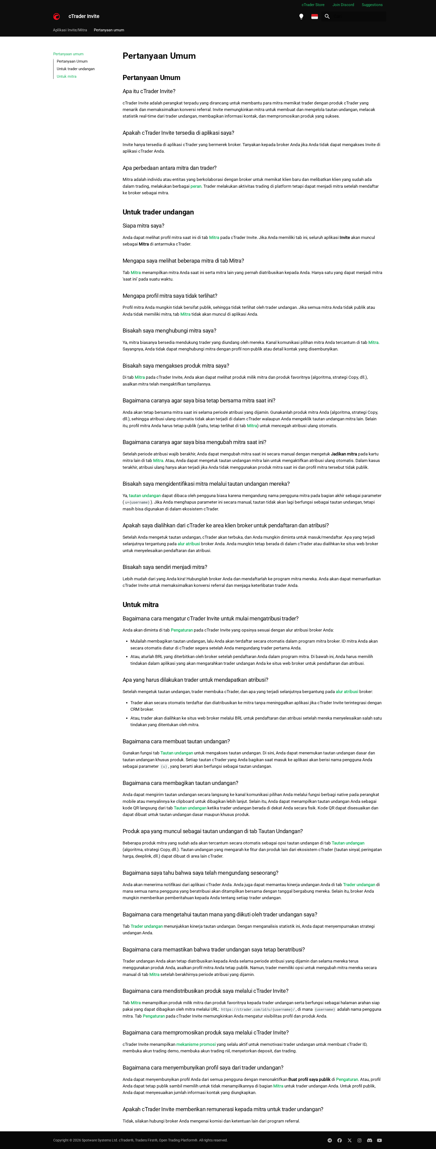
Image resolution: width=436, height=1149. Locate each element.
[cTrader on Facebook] (339, 1140)
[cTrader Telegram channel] (329, 1140)
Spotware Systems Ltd (99, 1140)
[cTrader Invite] (56, 16)
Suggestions (372, 5)
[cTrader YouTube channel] (379, 1140)
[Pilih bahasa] (314, 16)
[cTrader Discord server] (369, 1140)
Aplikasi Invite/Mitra (70, 30)
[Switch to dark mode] (301, 16)
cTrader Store (313, 5)
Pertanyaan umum (109, 30)
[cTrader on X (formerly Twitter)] (349, 1140)
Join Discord (343, 5)
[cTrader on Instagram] (359, 1140)
